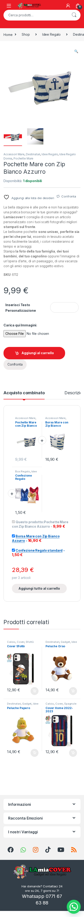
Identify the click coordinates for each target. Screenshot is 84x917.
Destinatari (33, 154)
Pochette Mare (23, 158)
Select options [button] (32, 691)
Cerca (73, 15)
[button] (76, 51)
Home (8, 34)
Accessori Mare (14, 154)
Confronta (68, 196)
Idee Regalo (51, 34)
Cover (20, 642)
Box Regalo (22, 471)
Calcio (11, 642)
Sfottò (30, 642)
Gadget (65, 642)
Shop (26, 34)
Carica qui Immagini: (20, 325)
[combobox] (35, 15)
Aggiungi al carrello (37, 353)
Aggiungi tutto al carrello (39, 588)
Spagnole (70, 703)
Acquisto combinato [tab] (24, 393)
